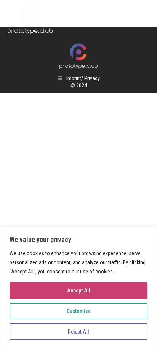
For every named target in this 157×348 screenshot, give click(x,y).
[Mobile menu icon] (141, 19)
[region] (78, 287)
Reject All (78, 332)
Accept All (78, 291)
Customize (79, 311)
